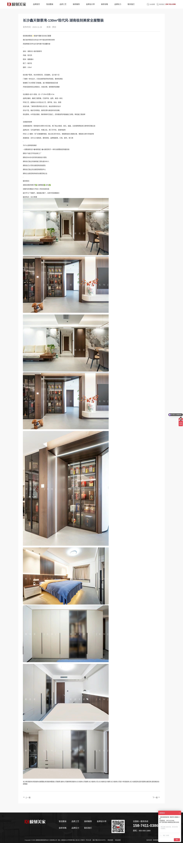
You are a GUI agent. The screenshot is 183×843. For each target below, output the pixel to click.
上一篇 (27, 798)
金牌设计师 (101, 821)
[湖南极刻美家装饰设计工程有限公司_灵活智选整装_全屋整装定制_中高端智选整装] (41, 826)
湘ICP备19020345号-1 (99, 840)
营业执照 (118, 840)
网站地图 (110, 840)
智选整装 (62, 821)
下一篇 (155, 798)
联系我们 (88, 828)
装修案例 (88, 821)
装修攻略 (62, 828)
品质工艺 (75, 821)
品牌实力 (75, 828)
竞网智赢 (155, 840)
